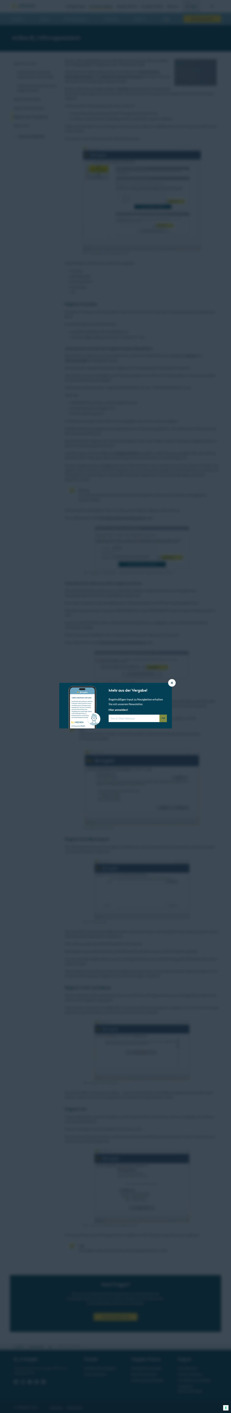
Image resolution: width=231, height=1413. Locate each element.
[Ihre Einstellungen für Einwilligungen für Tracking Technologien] (225, 1407)
